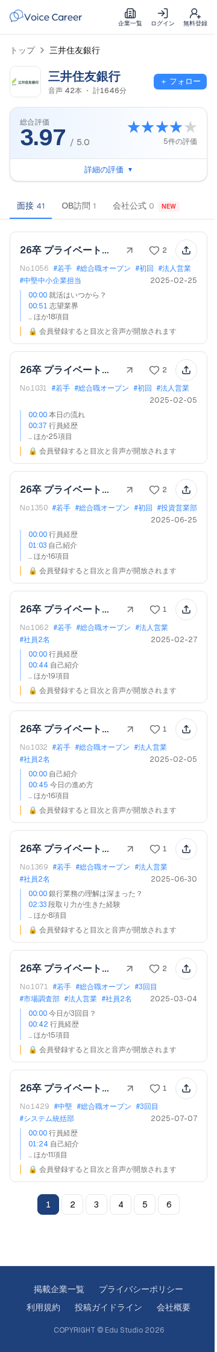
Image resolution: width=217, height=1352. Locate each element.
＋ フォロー (180, 81)
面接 (31, 205)
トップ (22, 50)
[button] (104, 287)
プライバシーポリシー (137, 1289)
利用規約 (39, 1307)
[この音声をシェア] (177, 250)
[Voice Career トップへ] (46, 17)
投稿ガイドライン (104, 1307)
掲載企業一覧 (55, 1289)
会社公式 (144, 205)
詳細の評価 (104, 169)
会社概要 (169, 1307)
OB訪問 (78, 205)
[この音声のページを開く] (120, 250)
